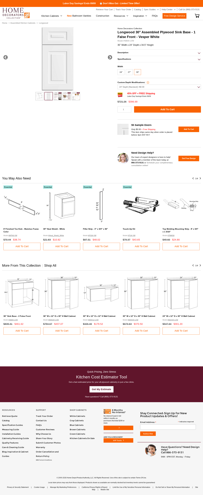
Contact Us (41, 420)
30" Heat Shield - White (54, 229)
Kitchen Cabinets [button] (50, 16)
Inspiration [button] (138, 16)
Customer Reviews (45, 429)
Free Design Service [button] (174, 16)
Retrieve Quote (9, 416)
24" (121, 72)
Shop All (50, 265)
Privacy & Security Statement (18, 487)
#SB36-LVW (13, 320)
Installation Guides (11, 434)
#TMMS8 (171, 236)
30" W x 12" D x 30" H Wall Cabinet (139, 316)
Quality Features (10, 443)
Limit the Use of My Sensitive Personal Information (131, 487)
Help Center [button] (167, 9)
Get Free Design (189, 158)
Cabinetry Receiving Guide (15, 438)
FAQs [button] (155, 16)
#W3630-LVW (53, 320)
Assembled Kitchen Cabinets (22, 23)
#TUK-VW (131, 236)
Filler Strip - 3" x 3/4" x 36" (95, 229)
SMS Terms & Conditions (44, 460)
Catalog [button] (137, 9)
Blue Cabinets (76, 425)
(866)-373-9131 (111, 397)
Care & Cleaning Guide (13, 447)
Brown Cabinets (77, 429)
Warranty (40, 447)
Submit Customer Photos (48, 443)
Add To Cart (167, 109)
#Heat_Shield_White (56, 236)
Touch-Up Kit (129, 229)
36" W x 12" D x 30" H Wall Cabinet (59, 316)
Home (4, 23)
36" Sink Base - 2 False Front (17, 316)
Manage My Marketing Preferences (63, 487)
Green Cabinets (77, 434)
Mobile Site (105, 490)
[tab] (159, 52)
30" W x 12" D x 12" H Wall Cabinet (99, 316)
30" (137, 72)
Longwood (43, 23)
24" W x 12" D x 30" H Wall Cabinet (179, 316)
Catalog (6, 420)
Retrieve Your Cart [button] (104, 9)
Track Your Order (44, 416)
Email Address (167, 422)
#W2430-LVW (173, 320)
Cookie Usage (39, 487)
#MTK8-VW (13, 236)
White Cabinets (77, 416)
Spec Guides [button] (150, 9)
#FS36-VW (92, 236)
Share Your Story (44, 438)
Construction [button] (102, 16)
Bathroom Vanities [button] (79, 16)
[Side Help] (147, 82)
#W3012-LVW (93, 320)
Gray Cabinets (77, 420)
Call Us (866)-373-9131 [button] (189, 9)
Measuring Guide (10, 429)
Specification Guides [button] (12, 425)
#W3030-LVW (133, 320)
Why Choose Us (43, 434)
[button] (197, 16)
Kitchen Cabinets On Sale (82, 438)
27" (129, 72)
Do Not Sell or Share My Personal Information (173, 487)
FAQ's (39, 425)
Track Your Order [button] (123, 9)
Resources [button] (119, 16)
